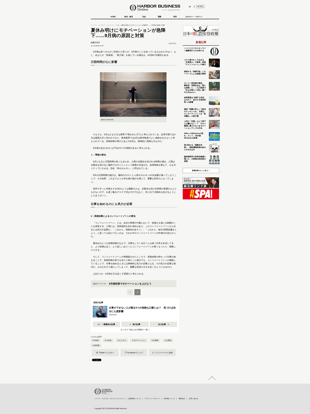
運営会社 (182, 398)
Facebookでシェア (135, 353)
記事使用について (134, 398)
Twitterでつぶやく (106, 353)
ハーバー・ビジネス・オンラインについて (109, 398)
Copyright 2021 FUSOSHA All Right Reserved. (110, 408)
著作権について (169, 398)
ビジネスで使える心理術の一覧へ (135, 330)
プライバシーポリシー (152, 398)
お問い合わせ (193, 398)
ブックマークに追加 (162, 352)
